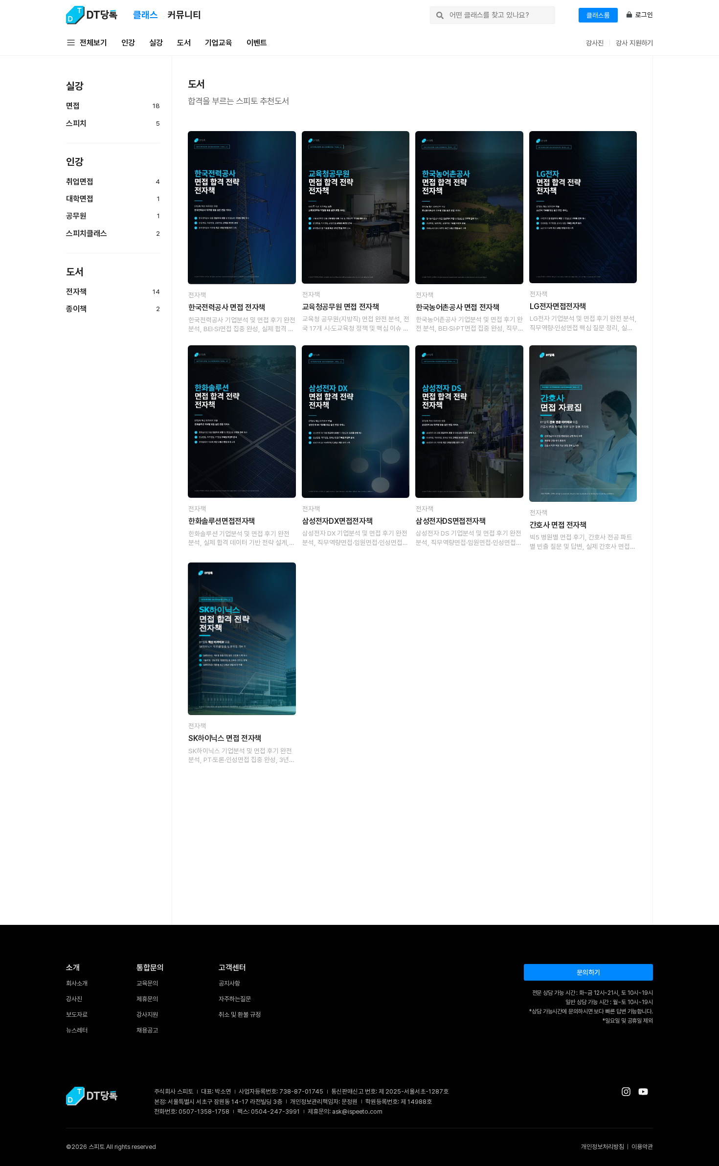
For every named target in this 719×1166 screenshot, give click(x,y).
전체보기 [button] (93, 42)
